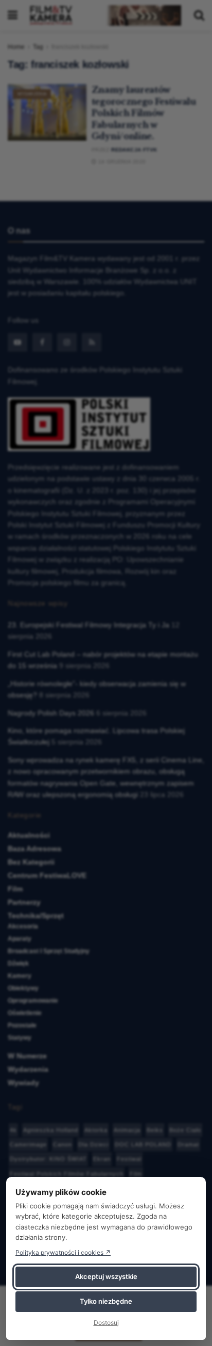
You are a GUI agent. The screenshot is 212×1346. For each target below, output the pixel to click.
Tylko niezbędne (106, 1301)
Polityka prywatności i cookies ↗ (63, 1252)
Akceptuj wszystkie (106, 1276)
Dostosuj (106, 1322)
